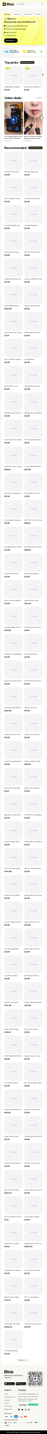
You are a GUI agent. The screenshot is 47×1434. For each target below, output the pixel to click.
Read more (10, 40)
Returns (6, 1403)
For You (7, 14)
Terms (6, 1394)
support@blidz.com (33, 1394)
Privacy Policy (8, 1406)
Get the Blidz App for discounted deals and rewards (23, 1432)
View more (21, 1360)
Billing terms (8, 1409)
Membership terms (10, 1397)
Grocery (17, 14)
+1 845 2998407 (32, 1396)
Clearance (39, 14)
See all (39, 98)
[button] (13, 78)
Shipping (7, 1400)
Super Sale (27, 14)
